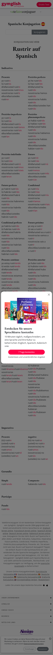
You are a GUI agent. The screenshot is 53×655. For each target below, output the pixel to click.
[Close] (49, 295)
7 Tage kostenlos (26, 352)
